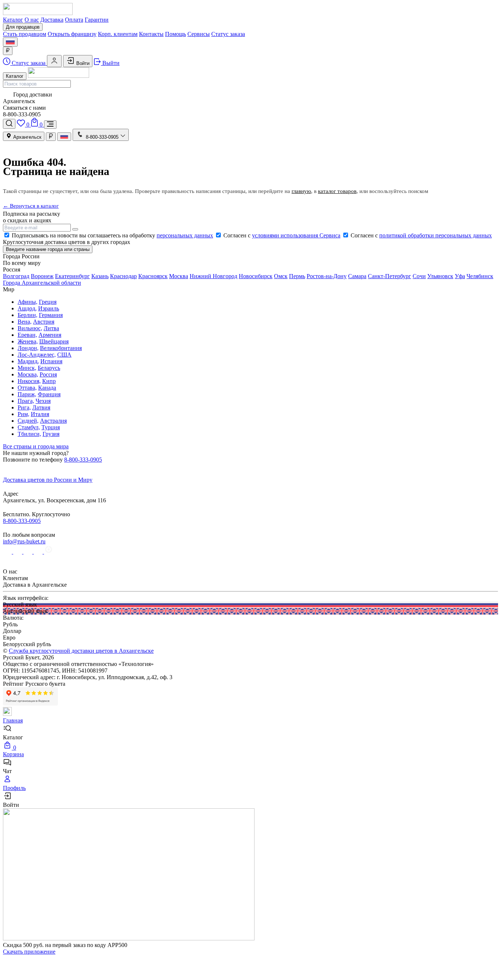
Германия (51, 315)
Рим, (23, 414)
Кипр (49, 381)
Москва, (28, 374)
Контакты (151, 34)
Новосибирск (256, 276)
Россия (48, 374)
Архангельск (26, 137)
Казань (100, 276)
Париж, (27, 394)
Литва (51, 328)
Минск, (27, 368)
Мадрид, (28, 361)
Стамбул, (29, 427)
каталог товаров (337, 191)
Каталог (13, 20)
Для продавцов (23, 27)
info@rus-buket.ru (24, 541)
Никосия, (29, 381)
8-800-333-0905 (83, 459)
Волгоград (16, 276)
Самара (357, 276)
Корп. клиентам (118, 34)
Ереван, (27, 335)
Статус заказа (228, 34)
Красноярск (153, 276)
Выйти (110, 63)
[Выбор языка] (10, 42)
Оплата (74, 20)
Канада (47, 388)
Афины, (27, 302)
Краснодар (123, 276)
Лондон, (28, 348)
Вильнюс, (30, 328)
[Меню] (50, 124)
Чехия (43, 401)
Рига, (24, 407)
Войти (82, 63)
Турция (50, 427)
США (64, 354)
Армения (50, 335)
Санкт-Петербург (389, 276)
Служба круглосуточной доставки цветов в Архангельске (81, 651)
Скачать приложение (29, 951)
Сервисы (198, 34)
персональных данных (185, 235)
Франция (49, 394)
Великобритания (61, 348)
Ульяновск (440, 276)
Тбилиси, (29, 434)
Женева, (28, 341)
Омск (281, 276)
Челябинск (480, 276)
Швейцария (54, 341)
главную (301, 191)
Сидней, (28, 421)
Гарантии (97, 20)
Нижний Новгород (213, 276)
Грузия (51, 434)
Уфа (460, 276)
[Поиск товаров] (9, 124)
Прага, (26, 401)
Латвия (41, 407)
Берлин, (27, 315)
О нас (32, 20)
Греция (47, 302)
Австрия (43, 321)
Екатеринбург (72, 276)
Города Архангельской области (42, 283)
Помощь (175, 34)
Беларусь (49, 368)
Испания (51, 361)
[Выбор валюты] (7, 51)
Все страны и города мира (36, 446)
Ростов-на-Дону (327, 276)
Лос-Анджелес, (37, 354)
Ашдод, (27, 308)
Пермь (297, 276)
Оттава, (27, 388)
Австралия (53, 421)
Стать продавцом (24, 34)
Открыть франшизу (72, 34)
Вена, (25, 321)
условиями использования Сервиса (296, 235)
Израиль (48, 308)
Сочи (419, 276)
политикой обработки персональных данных (435, 235)
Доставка (51, 20)
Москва (178, 276)
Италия (40, 414)
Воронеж (42, 276)
